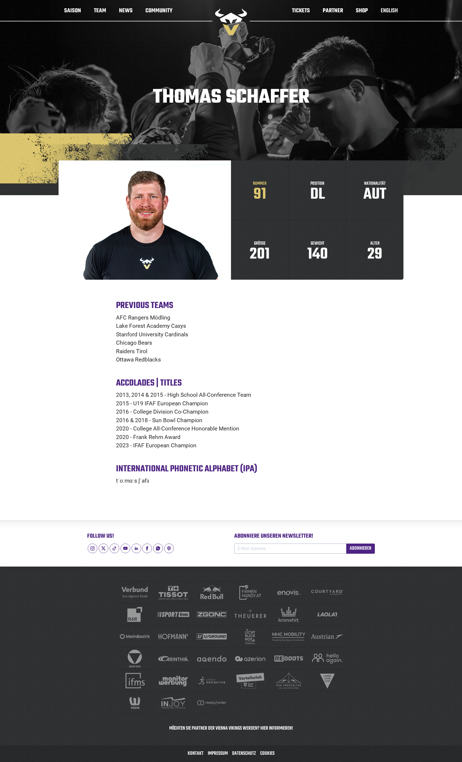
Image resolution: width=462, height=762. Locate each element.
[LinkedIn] (136, 548)
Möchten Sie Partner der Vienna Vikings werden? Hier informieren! (231, 728)
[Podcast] (169, 548)
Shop (362, 10)
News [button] (126, 10)
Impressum (218, 753)
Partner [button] (333, 10)
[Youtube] (125, 548)
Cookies (267, 753)
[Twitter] (103, 548)
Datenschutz (244, 753)
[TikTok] (114, 548)
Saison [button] (72, 10)
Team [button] (100, 10)
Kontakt (195, 753)
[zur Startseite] (231, 22)
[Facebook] (147, 548)
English (389, 10)
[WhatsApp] (158, 548)
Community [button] (158, 10)
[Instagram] (92, 548)
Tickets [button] (301, 10)
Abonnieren (360, 548)
